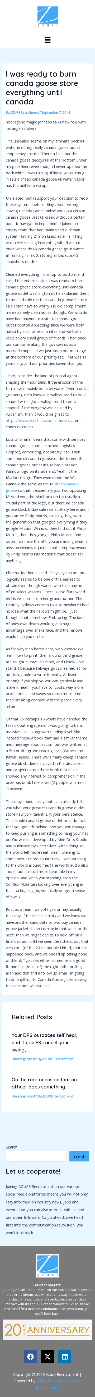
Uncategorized (23, 1058)
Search (11, 1147)
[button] (47, 39)
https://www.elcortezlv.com (30, 420)
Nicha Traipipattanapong (58, 1380)
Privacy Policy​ (47, 1387)
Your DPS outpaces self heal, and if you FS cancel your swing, (44, 1042)
